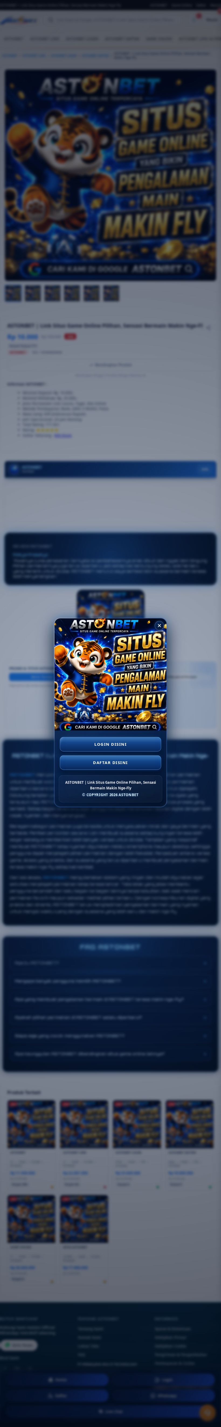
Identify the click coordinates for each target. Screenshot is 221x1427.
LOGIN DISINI (110, 745)
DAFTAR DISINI (110, 763)
